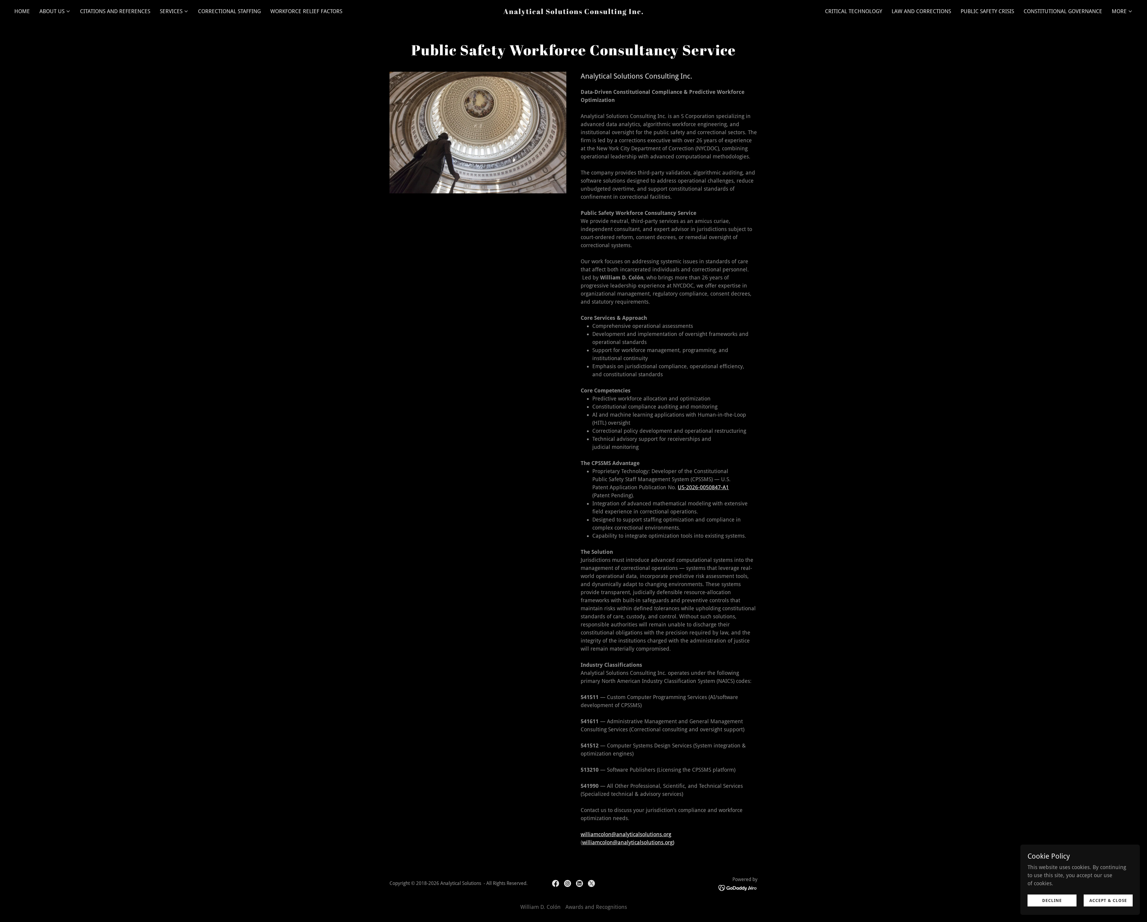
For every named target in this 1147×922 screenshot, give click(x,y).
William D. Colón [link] (540, 907)
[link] (573, 12)
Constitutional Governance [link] (1063, 11)
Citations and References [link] (115, 11)
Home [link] (22, 11)
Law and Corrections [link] (921, 11)
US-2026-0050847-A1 (703, 487)
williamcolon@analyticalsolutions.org (626, 834)
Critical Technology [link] (853, 11)
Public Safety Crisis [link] (987, 11)
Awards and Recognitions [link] (596, 907)
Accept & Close (1108, 900)
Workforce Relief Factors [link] (306, 11)
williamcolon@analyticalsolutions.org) (628, 842)
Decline (1052, 900)
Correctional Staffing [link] (229, 11)
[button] (54, 11)
